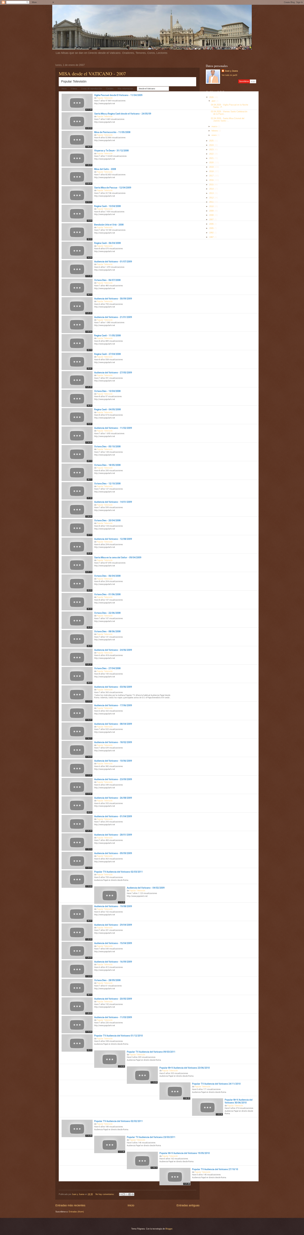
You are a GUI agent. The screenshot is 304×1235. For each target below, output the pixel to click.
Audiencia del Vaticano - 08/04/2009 (113, 724)
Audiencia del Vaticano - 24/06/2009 (113, 650)
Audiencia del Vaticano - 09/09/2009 (113, 853)
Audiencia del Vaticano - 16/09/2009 (113, 961)
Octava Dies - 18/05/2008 (107, 465)
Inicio (131, 1205)
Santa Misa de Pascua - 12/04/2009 (112, 187)
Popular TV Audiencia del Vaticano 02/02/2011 (118, 1121)
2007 (211, 219)
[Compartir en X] (126, 1194)
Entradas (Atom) (76, 1211)
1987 (211, 237)
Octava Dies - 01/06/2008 (107, 594)
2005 (211, 228)
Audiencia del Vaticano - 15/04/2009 (113, 943)
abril (214, 101)
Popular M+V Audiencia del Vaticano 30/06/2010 (239, 1101)
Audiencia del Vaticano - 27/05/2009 (113, 372)
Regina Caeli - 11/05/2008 (107, 335)
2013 (211, 193)
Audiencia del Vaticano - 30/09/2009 (113, 298)
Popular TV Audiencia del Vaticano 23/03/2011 (151, 1137)
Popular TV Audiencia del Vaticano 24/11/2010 (216, 1084)
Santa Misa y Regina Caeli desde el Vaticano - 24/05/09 (122, 113)
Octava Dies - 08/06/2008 (107, 631)
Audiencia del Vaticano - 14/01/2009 (113, 502)
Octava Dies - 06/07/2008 (107, 280)
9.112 (253, 81)
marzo (215, 126)
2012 (211, 197)
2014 (211, 189)
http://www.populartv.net (104, 103)
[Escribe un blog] (123, 1194)
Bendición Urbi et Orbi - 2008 (109, 224)
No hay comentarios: (105, 1194)
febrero (215, 131)
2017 (211, 175)
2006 (211, 224)
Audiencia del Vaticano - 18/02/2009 (113, 742)
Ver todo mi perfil (229, 75)
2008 (211, 215)
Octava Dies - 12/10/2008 (107, 483)
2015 (211, 184)
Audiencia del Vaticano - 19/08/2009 (113, 906)
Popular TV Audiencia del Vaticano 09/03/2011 (151, 1052)
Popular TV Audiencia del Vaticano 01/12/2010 (118, 1035)
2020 (211, 162)
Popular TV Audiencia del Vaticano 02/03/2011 (118, 872)
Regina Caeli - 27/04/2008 (107, 354)
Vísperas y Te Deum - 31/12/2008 (111, 150)
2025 (211, 140)
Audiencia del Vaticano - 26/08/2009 (113, 798)
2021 (211, 158)
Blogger (168, 1229)
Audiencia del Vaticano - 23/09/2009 (113, 779)
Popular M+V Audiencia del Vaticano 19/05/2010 (184, 1153)
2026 (211, 97)
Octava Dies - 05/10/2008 (107, 446)
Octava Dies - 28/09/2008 (107, 980)
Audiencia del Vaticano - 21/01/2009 (113, 317)
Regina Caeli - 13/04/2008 (107, 206)
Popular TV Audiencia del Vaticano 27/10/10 (215, 1169)
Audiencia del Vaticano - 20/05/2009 (113, 999)
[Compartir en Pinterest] (132, 1194)
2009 (211, 211)
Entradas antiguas (188, 1205)
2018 (211, 171)
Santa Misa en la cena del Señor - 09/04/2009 (117, 557)
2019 (211, 167)
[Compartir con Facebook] (129, 1194)
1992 (211, 232)
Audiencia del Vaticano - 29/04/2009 (113, 925)
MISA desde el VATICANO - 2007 (92, 73)
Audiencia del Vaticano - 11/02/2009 (113, 428)
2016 (211, 180)
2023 (211, 149)
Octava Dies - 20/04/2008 (107, 520)
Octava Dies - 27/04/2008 (107, 668)
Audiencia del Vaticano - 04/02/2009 (146, 888)
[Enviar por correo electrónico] (120, 1194)
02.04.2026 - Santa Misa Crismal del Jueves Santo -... (227, 119)
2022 (211, 154)
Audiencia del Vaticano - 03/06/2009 (113, 687)
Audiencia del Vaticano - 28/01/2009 (113, 834)
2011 (211, 202)
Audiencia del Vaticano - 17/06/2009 (113, 705)
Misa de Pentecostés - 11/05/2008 (112, 132)
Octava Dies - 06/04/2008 (107, 576)
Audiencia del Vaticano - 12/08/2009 (113, 539)
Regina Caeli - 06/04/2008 (107, 243)
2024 (211, 145)
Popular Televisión (73, 81)
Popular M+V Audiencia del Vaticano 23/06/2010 (184, 1068)
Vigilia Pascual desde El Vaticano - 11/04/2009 (118, 95)
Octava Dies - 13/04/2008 (107, 391)
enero (214, 135)
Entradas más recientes (70, 1205)
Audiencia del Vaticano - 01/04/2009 (113, 816)
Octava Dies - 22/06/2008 (107, 613)
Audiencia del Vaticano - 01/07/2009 (113, 261)
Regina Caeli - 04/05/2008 (107, 409)
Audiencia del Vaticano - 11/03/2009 (113, 1017)
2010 (211, 206)
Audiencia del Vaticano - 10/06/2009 (113, 761)
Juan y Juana (231, 71)
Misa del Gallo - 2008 (105, 169)
